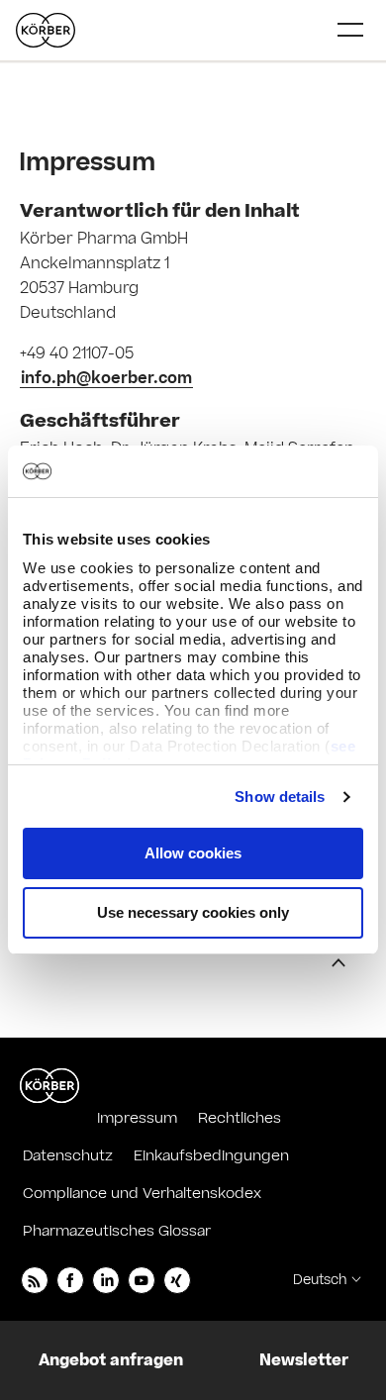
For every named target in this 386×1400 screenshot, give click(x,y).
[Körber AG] (49, 1086)
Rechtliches (239, 1118)
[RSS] (34, 1280)
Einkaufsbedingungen (211, 1156)
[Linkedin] (106, 1280)
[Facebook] (70, 1280)
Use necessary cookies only (193, 912)
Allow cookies (193, 853)
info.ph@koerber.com (106, 378)
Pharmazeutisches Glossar (117, 1231)
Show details (280, 796)
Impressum (137, 1118)
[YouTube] (141, 1280)
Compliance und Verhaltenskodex (142, 1193)
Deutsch (319, 1280)
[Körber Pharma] (45, 30)
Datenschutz (68, 1156)
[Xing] (177, 1280)
